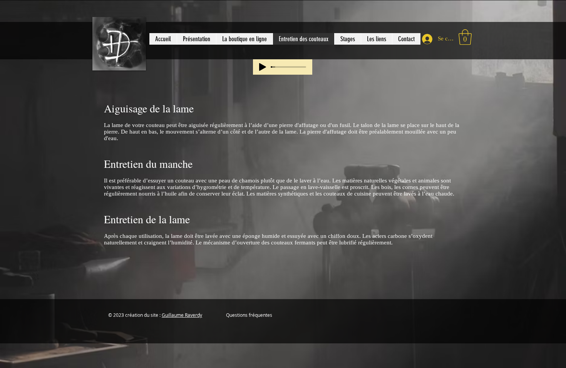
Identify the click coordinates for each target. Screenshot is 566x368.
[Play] (262, 67)
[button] (244, 39)
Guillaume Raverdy (182, 315)
